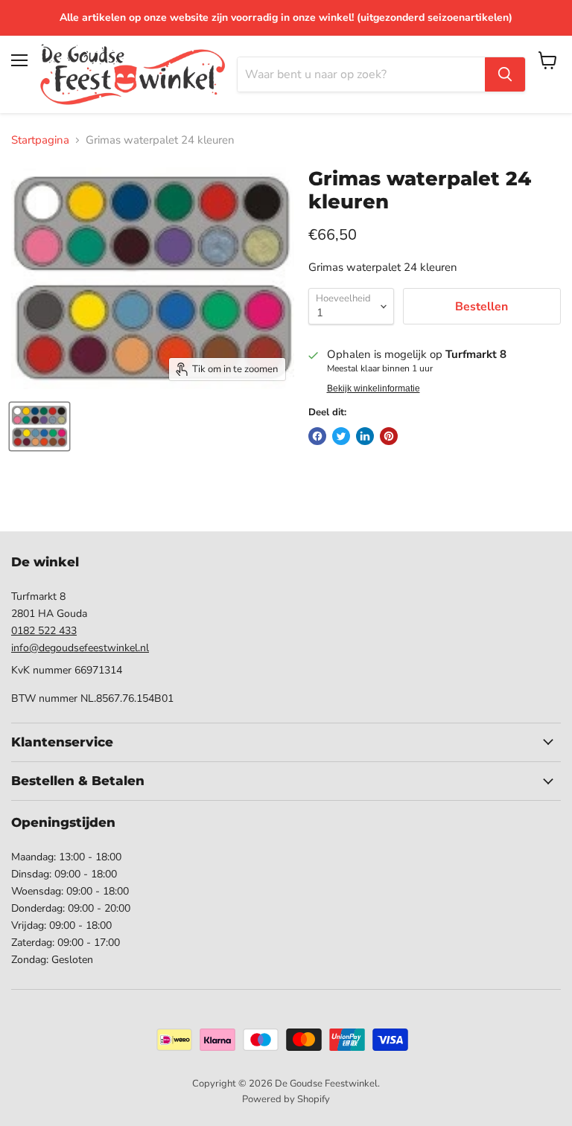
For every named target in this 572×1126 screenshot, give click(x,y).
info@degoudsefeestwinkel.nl (80, 648)
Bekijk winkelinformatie (373, 388)
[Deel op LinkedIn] (365, 436)
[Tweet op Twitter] (341, 436)
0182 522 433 (44, 631)
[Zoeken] (505, 74)
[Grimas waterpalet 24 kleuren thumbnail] (39, 426)
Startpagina (40, 140)
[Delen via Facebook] (317, 436)
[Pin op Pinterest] (389, 436)
